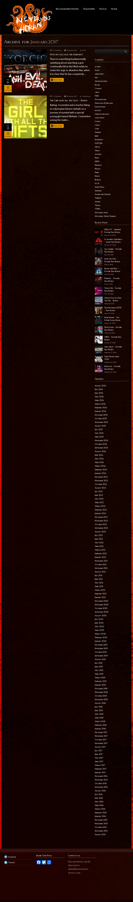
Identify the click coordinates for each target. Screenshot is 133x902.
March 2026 (100, 404)
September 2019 (101, 656)
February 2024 (101, 469)
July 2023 (99, 491)
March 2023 (100, 506)
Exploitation (100, 107)
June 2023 (99, 495)
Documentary (100, 99)
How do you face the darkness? (66, 54)
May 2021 (99, 583)
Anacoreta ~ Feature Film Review (113, 348)
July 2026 (99, 389)
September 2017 (101, 743)
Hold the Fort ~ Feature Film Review (112, 260)
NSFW (97, 161)
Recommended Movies (67, 8)
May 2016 (99, 801)
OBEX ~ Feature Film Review (112, 338)
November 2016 (101, 780)
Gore (97, 128)
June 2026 (99, 393)
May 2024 (99, 459)
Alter (97, 70)
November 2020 (101, 604)
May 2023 (99, 499)
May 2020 (99, 626)
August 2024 (100, 451)
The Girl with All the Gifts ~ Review (68, 100)
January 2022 (100, 557)
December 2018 (101, 688)
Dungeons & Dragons (104, 103)
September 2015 (101, 831)
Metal (97, 147)
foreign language (102, 114)
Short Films (99, 187)
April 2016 (99, 805)
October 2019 (101, 652)
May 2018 (99, 714)
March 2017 (100, 765)
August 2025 (100, 426)
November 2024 (101, 440)
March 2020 (100, 634)
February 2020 (101, 637)
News (97, 158)
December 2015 (101, 820)
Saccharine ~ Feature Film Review (113, 250)
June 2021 (99, 579)
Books (97, 85)
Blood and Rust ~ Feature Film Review (112, 269)
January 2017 (100, 772)
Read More (58, 80)
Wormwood (86, 96)
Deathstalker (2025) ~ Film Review (113, 309)
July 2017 (98, 750)
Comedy (98, 88)
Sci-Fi (97, 183)
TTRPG (98, 209)
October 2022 (101, 524)
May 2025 (99, 433)
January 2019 (100, 685)
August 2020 (101, 615)
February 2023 (101, 510)
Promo (97, 169)
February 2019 (101, 681)
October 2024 (101, 444)
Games (97, 121)
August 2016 (100, 791)
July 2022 (99, 535)
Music (97, 150)
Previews (98, 165)
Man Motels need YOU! (111, 357)
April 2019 (99, 674)
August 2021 (100, 572)
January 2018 (100, 729)
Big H (84, 50)
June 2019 (99, 666)
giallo (97, 125)
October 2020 (101, 608)
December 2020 (101, 601)
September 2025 (101, 422)
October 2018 (101, 696)
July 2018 (98, 707)
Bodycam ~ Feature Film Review (112, 367)
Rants (97, 176)
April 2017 (99, 761)
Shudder (98, 190)
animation (99, 74)
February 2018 (101, 725)
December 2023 (101, 477)
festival (98, 110)
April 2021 (99, 586)
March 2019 (100, 677)
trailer (97, 201)
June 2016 (99, 798)
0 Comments (57, 50)
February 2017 (100, 769)
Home (114, 8)
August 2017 (100, 747)
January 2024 (100, 473)
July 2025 (99, 429)
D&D (97, 96)
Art (96, 77)
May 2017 (99, 758)
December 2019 (101, 645)
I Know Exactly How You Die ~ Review (113, 299)
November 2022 (101, 521)
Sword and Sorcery (103, 194)
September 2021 (101, 568)
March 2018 (100, 721)
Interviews (99, 139)
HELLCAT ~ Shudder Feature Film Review (112, 230)
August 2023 (100, 488)
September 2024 (101, 448)
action (97, 66)
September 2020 (101, 612)
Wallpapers (89, 8)
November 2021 (101, 561)
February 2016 (101, 812)
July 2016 (99, 794)
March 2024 (100, 466)
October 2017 (101, 739)
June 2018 (99, 710)
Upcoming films (101, 212)
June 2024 (99, 455)
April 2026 (99, 400)
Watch (103, 8)
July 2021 (98, 575)
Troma (98, 205)
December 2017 (101, 732)
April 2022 (99, 546)
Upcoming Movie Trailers (105, 216)
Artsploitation (101, 81)
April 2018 (99, 718)
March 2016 (100, 809)
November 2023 (101, 480)
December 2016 (101, 776)
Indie (96, 136)
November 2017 (101, 736)
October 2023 (101, 484)
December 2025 (101, 415)
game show (99, 117)
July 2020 (99, 619)
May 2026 (99, 396)
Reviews (98, 180)
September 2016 (101, 787)
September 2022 (101, 528)
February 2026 (101, 407)
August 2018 (100, 703)
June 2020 (99, 623)
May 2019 (99, 670)
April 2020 (99, 630)
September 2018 (101, 699)
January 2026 (100, 411)
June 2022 (99, 539)
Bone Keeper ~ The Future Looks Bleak (112, 318)
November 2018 (101, 692)
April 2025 (99, 437)
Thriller (98, 198)
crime (97, 92)
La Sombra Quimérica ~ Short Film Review (113, 240)
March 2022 (100, 550)
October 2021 (101, 564)
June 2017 (99, 754)
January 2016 (100, 816)
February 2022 (101, 553)
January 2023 (100, 513)
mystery (98, 154)
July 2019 (98, 663)
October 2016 (101, 783)
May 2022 (99, 542)
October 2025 (101, 418)
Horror (98, 132)
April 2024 (99, 462)
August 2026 (100, 386)
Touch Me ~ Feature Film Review (112, 289)
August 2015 (100, 834)
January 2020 (101, 641)
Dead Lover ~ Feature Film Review (113, 328)
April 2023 (99, 502)
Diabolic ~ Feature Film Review (112, 279)
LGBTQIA (98, 143)
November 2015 (101, 823)
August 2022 (100, 531)
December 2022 (101, 517)
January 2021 (100, 597)
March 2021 (100, 590)
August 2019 (100, 659)
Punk (97, 172)
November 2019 (101, 648)
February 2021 (100, 594)
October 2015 (101, 827)
